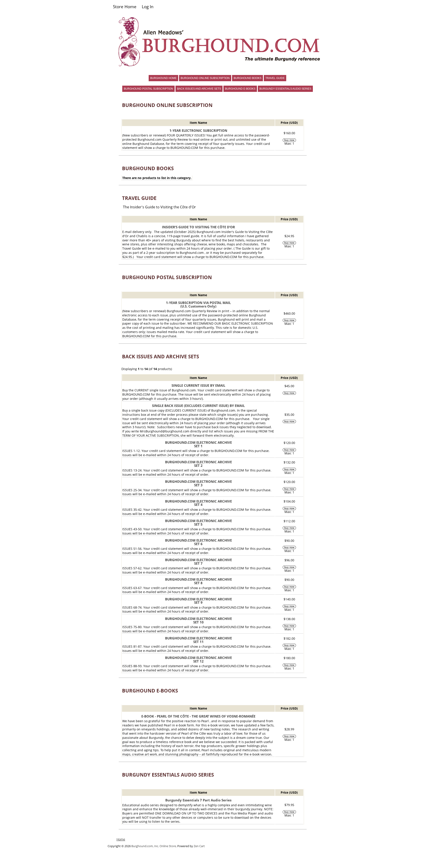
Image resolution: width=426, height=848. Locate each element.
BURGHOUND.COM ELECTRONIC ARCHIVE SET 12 (198, 659)
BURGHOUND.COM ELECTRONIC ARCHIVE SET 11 (198, 640)
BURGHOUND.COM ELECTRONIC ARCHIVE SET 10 (198, 620)
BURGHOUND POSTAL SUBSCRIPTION (148, 88)
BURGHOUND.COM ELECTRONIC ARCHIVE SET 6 (198, 542)
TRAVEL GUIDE (275, 78)
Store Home (124, 6)
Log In (148, 6)
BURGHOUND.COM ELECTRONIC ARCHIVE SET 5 (198, 523)
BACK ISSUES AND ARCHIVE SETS (199, 88)
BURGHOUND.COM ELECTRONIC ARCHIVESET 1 (198, 444)
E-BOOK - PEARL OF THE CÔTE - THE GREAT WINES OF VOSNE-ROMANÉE (198, 716)
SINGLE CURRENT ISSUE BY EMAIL (198, 385)
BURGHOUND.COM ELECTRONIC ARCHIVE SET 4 (198, 503)
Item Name (198, 122)
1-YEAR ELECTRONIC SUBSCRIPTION (198, 130)
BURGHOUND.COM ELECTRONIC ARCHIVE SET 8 (198, 581)
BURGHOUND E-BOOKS (240, 88)
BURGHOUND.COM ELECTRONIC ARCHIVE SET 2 (198, 464)
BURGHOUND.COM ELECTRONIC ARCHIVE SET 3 (198, 483)
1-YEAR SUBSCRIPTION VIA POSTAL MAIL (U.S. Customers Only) (198, 304)
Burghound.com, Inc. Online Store (153, 846)
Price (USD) (289, 122)
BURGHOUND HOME (163, 78)
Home (120, 839)
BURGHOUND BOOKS (247, 78)
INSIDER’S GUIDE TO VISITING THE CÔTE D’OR (198, 227)
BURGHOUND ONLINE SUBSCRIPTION (205, 78)
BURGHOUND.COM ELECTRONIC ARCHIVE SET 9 (198, 601)
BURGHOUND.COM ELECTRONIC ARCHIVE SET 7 (198, 562)
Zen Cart (199, 846)
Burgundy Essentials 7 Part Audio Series (198, 800)
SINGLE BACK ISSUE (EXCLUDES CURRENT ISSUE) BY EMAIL (198, 405)
